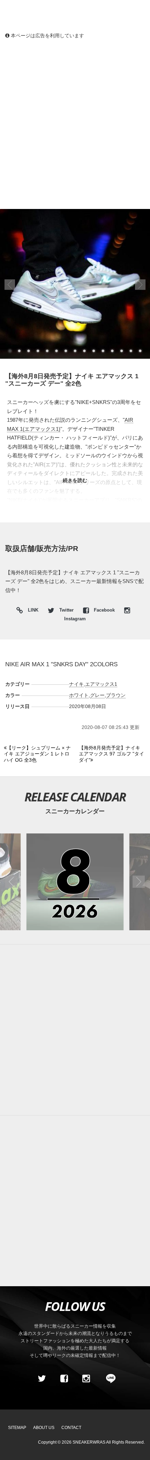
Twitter (66, 610)
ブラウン (116, 695)
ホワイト (79, 695)
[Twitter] (42, 1378)
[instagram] (86, 1378)
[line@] (108, 1378)
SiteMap (17, 1427)
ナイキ (76, 684)
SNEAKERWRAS (89, 1442)
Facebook (104, 610)
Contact (71, 1427)
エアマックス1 (101, 684)
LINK (31, 611)
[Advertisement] (75, 124)
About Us (43, 1427)
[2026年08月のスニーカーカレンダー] (75, 881)
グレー (97, 695)
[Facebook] (64, 1378)
